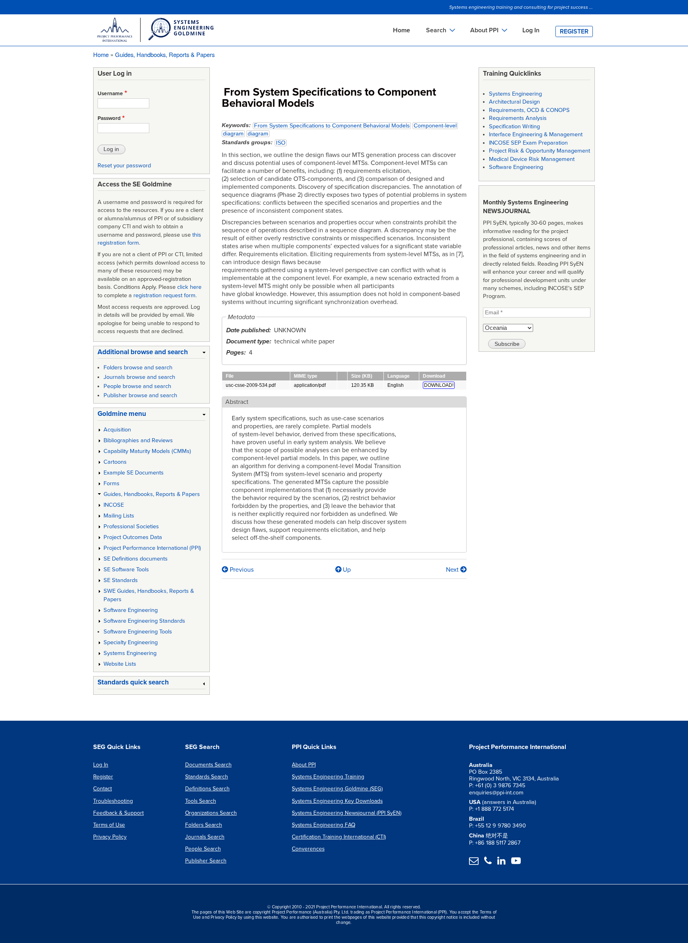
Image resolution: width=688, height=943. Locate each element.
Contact (102, 788)
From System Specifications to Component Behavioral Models (332, 126)
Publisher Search (206, 860)
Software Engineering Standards (144, 621)
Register (574, 31)
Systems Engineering (130, 653)
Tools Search (200, 801)
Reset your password (124, 165)
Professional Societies (131, 526)
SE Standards (121, 580)
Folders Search (203, 824)
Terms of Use (109, 824)
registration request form (164, 295)
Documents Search (208, 764)
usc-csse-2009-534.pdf (251, 385)
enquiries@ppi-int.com (496, 792)
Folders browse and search (138, 367)
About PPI (304, 764)
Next (453, 570)
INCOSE (114, 505)
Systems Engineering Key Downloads (337, 801)
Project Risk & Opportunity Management (539, 150)
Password (109, 118)
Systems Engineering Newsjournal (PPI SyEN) (346, 813)
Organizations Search (211, 813)
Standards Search (206, 776)
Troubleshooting (113, 801)
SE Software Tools (126, 569)
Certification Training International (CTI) (339, 836)
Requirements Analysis (518, 118)
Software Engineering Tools (138, 631)
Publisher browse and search (140, 395)
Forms (111, 483)
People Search (203, 848)
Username (110, 93)
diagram (233, 134)
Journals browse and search (139, 377)
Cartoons (115, 462)
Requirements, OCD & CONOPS (529, 110)
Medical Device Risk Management (532, 159)
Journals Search (205, 836)
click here (189, 287)
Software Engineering (131, 610)
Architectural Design (514, 101)
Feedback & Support (118, 813)
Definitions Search (207, 788)
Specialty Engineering (131, 642)
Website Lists (120, 664)
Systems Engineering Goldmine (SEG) (337, 788)
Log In (530, 30)
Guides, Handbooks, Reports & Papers (165, 54)
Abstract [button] (236, 402)
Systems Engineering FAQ (323, 824)
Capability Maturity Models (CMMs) (147, 451)
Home (401, 30)
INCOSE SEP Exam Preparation (528, 142)
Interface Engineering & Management (535, 134)
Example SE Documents (134, 472)
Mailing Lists (119, 515)
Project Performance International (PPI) (152, 548)
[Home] (155, 31)
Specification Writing (514, 126)
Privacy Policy (110, 836)
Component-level (435, 126)
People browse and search (137, 386)
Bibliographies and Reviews (138, 440)
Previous (241, 570)
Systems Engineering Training (328, 776)
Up (347, 570)
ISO (280, 143)
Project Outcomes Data (133, 537)
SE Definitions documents (136, 558)
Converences (308, 848)
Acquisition (117, 429)
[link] (151, 353)
